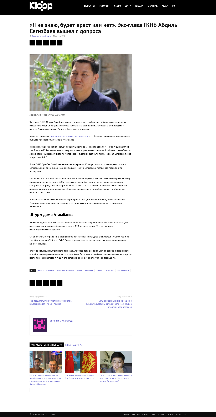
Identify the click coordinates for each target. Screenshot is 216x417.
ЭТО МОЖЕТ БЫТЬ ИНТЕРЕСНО (46, 345)
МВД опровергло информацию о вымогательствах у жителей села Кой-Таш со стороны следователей (109, 304)
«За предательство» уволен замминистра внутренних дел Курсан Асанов (51, 302)
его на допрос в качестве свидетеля (69, 136)
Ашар (165, 5)
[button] (182, 6)
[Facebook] (32, 42)
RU (173, 5)
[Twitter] (39, 42)
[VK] (46, 42)
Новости (89, 5)
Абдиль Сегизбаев (46, 270)
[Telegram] (53, 42)
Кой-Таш (109, 270)
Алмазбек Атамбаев (65, 270)
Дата (128, 5)
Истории (104, 5)
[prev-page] (31, 390)
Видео (117, 5)
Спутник (153, 5)
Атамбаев (89, 270)
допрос (100, 270)
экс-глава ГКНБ (123, 270)
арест (79, 270)
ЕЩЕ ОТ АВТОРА (73, 345)
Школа (139, 5)
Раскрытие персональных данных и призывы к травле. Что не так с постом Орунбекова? (116, 378)
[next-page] (36, 390)
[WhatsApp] (59, 42)
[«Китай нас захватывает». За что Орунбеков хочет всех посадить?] (81, 362)
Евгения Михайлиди (41, 36)
